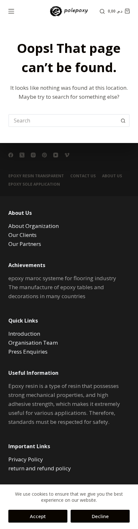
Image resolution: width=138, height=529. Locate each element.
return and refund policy (39, 468)
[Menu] (11, 11)
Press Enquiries (27, 351)
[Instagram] (33, 155)
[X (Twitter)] (22, 155)
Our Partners (24, 244)
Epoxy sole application (34, 184)
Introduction (24, 333)
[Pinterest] (44, 155)
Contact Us (83, 176)
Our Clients (22, 235)
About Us (112, 176)
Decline (100, 516)
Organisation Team (33, 342)
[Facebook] (10, 155)
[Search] (102, 11)
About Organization (33, 226)
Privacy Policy (25, 459)
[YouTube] (55, 155)
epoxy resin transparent (36, 176)
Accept (38, 516)
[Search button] (123, 120)
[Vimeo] (67, 155)
